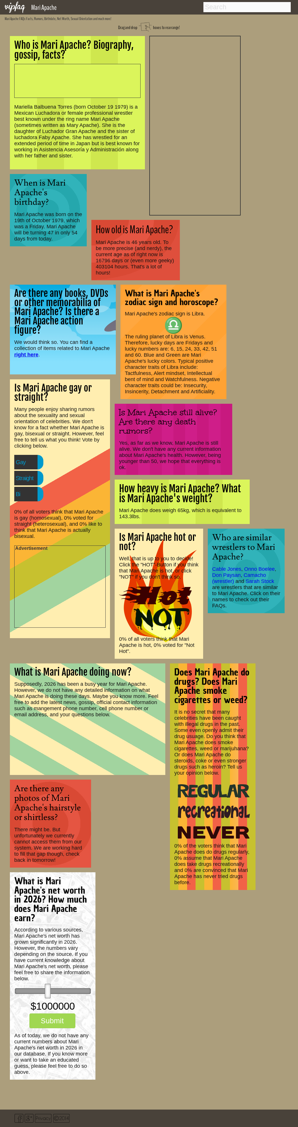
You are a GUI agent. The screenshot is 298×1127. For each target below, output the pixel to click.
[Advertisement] (195, 125)
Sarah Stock (260, 581)
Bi (18, 494)
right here (26, 354)
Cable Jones (226, 569)
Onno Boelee (259, 569)
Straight (24, 478)
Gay (21, 462)
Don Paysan (226, 575)
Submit (52, 1021)
